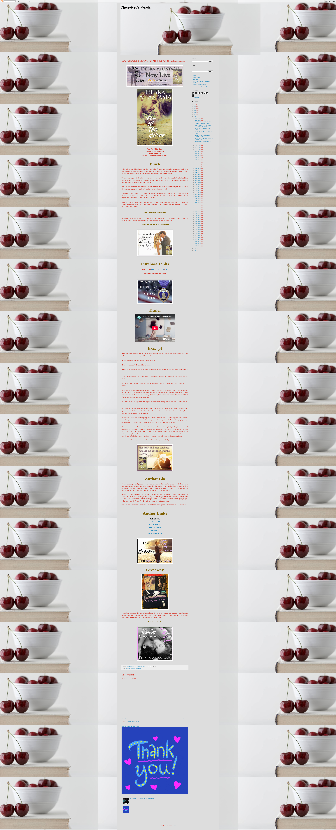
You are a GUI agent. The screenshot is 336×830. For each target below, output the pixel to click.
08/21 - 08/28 (198, 178)
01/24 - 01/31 (198, 239)
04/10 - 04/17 (198, 217)
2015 (195, 248)
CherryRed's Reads (135, 7)
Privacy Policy (196, 77)
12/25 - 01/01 (198, 118)
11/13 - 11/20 (198, 153)
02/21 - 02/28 (198, 231)
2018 (195, 112)
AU (166, 269)
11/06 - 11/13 (198, 155)
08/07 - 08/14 (198, 182)
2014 (195, 250)
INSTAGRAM (155, 527)
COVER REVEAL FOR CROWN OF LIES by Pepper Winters (203, 126)
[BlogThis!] (150, 666)
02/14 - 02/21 (198, 233)
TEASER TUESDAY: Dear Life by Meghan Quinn (202, 136)
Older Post (185, 719)
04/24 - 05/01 (198, 213)
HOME (194, 75)
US (152, 269)
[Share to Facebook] (154, 666)
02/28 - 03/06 (198, 229)
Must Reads (138, 668)
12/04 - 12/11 (198, 147)
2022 (195, 104)
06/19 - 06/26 (198, 196)
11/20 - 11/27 (198, 151)
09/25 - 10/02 (198, 168)
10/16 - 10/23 (198, 162)
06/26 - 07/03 (198, 194)
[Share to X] (152, 666)
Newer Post (124, 719)
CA (162, 269)
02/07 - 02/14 (198, 235)
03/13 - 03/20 (198, 225)
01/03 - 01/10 (198, 246)
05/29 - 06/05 (198, 203)
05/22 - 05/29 (198, 205)
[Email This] (149, 666)
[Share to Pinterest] (155, 666)
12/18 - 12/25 (198, 120)
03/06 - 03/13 (198, 227)
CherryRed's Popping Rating (200, 86)
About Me (195, 79)
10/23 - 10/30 (198, 160)
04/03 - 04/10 (198, 219)
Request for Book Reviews (199, 84)
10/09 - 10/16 (198, 164)
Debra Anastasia (131, 668)
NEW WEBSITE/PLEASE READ (130, 726)
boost (127, 668)
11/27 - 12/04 (198, 149)
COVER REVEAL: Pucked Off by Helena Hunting (202, 129)
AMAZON (155, 530)
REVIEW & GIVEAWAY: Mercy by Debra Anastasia (142, 798)
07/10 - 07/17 (198, 190)
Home (155, 719)
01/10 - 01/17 (198, 243)
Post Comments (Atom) (133, 721)
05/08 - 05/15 (198, 209)
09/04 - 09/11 (198, 174)
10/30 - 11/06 (198, 158)
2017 (195, 114)
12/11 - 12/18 (198, 145)
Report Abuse (196, 97)
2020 (195, 108)
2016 (195, 116)
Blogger (174, 825)
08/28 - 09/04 (198, 176)
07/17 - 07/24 (198, 188)
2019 (195, 110)
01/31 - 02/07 (198, 237)
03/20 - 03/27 (198, 223)
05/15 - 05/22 (198, 207)
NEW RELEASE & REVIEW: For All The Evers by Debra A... (203, 142)
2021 (195, 106)
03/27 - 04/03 (198, 221)
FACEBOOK (155, 524)
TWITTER (155, 522)
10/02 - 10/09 (198, 166)
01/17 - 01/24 (198, 241)
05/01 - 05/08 (198, 211)
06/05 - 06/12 (198, 201)
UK (157, 269)
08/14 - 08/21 (198, 180)
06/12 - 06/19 (198, 198)
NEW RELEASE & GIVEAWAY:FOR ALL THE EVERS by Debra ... (203, 122)
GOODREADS (155, 533)
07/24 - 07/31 (198, 186)
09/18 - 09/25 (198, 170)
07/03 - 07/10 (198, 192)
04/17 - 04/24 (198, 215)
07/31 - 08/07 (198, 184)
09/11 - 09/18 (198, 172)
